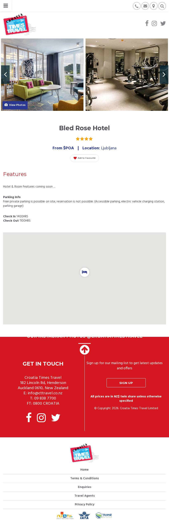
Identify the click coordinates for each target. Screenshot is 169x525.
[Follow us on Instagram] (154, 24)
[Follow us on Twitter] (163, 24)
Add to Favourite (87, 158)
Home (84, 469)
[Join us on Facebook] (147, 24)
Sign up (126, 383)
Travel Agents (84, 495)
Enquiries (84, 487)
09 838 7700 (45, 398)
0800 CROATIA (46, 403)
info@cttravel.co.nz (45, 393)
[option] (42, 74)
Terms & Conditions (84, 478)
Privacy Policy (84, 504)
